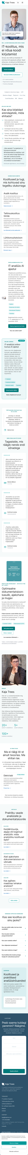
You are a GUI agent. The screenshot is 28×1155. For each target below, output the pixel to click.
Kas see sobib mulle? (16, 330)
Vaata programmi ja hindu (17, 326)
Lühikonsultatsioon (7, 1103)
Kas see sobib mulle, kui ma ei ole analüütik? (12, 928)
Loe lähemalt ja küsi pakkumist (13, 230)
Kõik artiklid (14, 900)
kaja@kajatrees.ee (6, 1117)
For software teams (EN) (8, 1106)
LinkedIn (4, 1126)
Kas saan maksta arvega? (9, 950)
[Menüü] (21, 2)
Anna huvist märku (11, 390)
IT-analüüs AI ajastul (7, 1099)
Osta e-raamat (8, 633)
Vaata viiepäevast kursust (13, 395)
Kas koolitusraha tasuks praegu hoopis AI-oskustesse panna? (11, 955)
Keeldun (14, 1147)
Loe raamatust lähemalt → (11, 637)
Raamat (4, 1108)
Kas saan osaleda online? (9, 940)
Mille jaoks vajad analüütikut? (14, 1054)
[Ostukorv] (17, 2)
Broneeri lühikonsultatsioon (12, 74)
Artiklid (4, 1111)
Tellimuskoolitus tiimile (8, 1101)
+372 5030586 (6, 1119)
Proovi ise (7, 788)
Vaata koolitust (8, 69)
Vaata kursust (8, 206)
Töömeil (14, 1046)
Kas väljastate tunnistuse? (9, 945)
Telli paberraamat (8, 628)
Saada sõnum (14, 1071)
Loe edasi (7, 847)
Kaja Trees (10, 2)
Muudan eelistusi (14, 1151)
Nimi (14, 1038)
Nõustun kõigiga (14, 1143)
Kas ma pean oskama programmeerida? (8, 935)
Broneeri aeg (8, 250)
